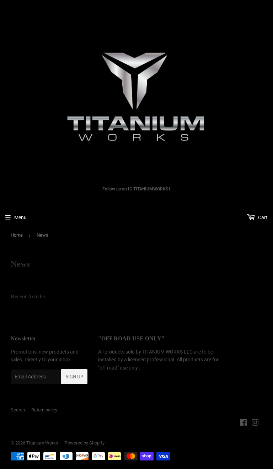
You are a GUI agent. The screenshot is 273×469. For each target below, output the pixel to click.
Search (18, 410)
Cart (262, 217)
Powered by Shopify (85, 443)
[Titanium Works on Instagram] (255, 423)
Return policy (44, 410)
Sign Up (74, 376)
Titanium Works (42, 443)
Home (17, 235)
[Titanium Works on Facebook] (243, 423)
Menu (20, 217)
